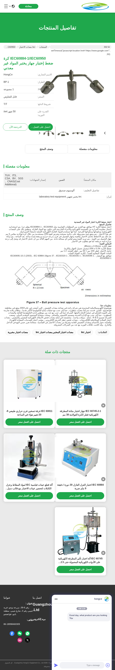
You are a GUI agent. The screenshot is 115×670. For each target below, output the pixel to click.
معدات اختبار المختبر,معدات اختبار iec (54, 332)
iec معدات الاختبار (27, 47)
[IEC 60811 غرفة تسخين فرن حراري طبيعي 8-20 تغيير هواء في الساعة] (29, 383)
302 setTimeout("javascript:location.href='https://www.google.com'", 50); (80, 47)
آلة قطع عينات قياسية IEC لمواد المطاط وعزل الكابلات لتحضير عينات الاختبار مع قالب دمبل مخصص (29, 487)
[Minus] (56, 599)
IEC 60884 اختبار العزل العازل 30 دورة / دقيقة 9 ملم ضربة (80, 487)
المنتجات (43, 47)
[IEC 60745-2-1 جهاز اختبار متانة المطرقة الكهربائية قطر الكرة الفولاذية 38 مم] (80, 383)
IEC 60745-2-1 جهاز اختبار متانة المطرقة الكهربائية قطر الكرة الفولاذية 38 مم (80, 413)
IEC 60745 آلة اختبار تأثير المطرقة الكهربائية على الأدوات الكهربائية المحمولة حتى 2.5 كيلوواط (80, 560)
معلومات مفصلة (88, 148)
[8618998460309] (27, 633)
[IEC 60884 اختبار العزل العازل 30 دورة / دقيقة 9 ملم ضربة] (80, 457)
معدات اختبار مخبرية (18, 332)
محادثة (28, 6)
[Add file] (108, 665)
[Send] (56, 665)
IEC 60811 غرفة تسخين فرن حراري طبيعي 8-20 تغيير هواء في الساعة (29, 413)
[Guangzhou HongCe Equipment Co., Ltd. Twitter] (27, 640)
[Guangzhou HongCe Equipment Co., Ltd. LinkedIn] (19, 640)
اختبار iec (86, 332)
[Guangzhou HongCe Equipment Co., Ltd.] (94, 6)
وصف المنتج (46, 148)
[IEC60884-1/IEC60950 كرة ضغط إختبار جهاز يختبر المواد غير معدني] (72, 88)
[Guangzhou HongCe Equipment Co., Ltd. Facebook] (12, 633)
